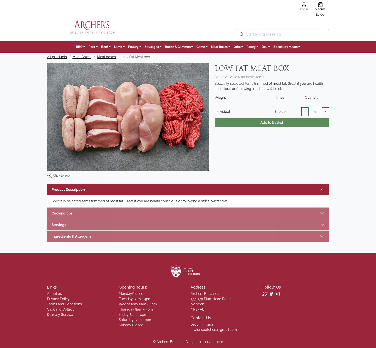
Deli (264, 47)
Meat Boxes (219, 47)
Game (200, 47)
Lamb (118, 47)
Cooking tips (62, 213)
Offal (237, 47)
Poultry (133, 47)
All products (57, 57)
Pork (92, 47)
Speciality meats (286, 47)
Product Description (68, 190)
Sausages (152, 47)
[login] (92, 27)
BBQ (79, 47)
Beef (104, 47)
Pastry (251, 47)
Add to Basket (271, 122)
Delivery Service (60, 315)
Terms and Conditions (64, 304)
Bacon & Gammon (178, 47)
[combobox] (282, 34)
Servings (59, 225)
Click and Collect (60, 309)
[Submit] (241, 34)
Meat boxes (106, 57)
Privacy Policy (58, 299)
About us (54, 294)
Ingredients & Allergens (74, 236)
